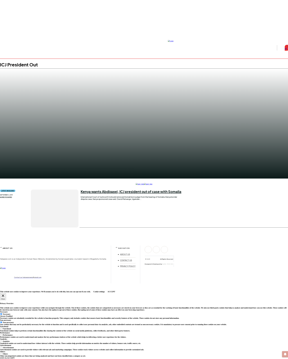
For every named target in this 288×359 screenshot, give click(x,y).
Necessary (6, 314)
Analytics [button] (3, 339)
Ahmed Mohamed (6, 197)
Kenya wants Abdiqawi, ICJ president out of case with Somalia (131, 191)
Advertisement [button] (5, 345)
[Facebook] (281, 34)
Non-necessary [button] (5, 320)
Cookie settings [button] (99, 292)
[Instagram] (284, 34)
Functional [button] (4, 326)
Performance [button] (5, 333)
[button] (280, 47)
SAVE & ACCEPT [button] (7, 358)
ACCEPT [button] (111, 292)
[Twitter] (164, 249)
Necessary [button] (4, 312)
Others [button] (2, 352)
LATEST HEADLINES (7, 191)
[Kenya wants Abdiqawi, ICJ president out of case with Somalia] (54, 209)
